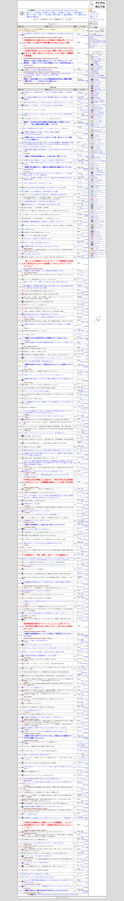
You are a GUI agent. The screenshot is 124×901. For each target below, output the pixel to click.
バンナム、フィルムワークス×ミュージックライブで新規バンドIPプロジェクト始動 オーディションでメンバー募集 (48, 668)
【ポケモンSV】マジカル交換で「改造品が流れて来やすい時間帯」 (40, 763)
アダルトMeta (85, 251)
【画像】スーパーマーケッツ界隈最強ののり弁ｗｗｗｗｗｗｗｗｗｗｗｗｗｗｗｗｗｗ (45, 606)
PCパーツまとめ (84, 388)
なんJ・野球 (57, 13)
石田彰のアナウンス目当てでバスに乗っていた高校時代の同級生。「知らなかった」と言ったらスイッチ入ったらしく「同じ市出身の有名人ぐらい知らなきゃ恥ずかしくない (48, 691)
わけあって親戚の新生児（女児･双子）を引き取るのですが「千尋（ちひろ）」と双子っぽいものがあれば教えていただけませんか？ (48, 850)
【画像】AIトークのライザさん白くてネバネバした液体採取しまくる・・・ (42, 742)
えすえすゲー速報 (84, 436)
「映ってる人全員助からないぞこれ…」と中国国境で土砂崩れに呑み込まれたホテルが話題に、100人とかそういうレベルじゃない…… (48, 263)
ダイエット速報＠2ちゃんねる (99, 40)
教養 (67, 14)
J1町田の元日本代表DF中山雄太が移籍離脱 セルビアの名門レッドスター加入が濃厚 (45, 187)
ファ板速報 (85, 803)
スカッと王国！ (96, 199)
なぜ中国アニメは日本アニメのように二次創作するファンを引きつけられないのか (48, 34)
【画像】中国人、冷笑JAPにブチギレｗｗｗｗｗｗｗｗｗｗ (38, 846)
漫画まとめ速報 (84, 115)
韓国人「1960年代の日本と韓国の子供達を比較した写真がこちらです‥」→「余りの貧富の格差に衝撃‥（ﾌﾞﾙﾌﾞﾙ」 (47, 123)
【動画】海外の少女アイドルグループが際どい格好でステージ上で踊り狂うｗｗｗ (48, 379)
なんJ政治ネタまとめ (97, 149)
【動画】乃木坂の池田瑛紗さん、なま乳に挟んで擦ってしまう (45, 156)
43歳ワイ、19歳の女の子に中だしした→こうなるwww (37, 511)
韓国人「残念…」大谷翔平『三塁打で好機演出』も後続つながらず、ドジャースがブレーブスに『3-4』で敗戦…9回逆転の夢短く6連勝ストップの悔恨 (48, 297)
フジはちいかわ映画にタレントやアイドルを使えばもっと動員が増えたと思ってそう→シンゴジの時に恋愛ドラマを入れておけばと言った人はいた (48, 411)
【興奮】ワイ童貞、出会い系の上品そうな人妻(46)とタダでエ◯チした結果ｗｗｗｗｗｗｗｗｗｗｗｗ (48, 275)
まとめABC (85, 283)
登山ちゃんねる (84, 205)
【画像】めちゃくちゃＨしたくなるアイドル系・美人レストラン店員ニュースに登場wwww (48, 138)
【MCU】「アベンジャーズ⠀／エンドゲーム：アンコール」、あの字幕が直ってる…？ (45, 433)
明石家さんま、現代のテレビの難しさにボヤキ (35, 351)
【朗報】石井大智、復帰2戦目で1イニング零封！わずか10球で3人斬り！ (41, 294)
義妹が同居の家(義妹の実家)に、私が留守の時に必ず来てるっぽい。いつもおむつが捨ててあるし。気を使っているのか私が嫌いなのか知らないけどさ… (48, 800)
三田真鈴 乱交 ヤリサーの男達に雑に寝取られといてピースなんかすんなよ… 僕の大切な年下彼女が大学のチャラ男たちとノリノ (48, 250)
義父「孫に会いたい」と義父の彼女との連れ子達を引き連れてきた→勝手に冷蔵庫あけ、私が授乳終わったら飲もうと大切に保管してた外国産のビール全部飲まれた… (48, 835)
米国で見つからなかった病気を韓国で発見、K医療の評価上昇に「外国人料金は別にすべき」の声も (48, 675)
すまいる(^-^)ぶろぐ (83, 198)
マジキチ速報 (85, 426)
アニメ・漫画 (44, 14)
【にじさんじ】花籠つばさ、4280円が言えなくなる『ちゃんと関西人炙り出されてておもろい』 (47, 210)
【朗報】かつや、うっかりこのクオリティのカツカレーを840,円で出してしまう (43, 471)
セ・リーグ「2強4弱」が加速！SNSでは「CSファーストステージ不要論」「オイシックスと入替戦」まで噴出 (48, 163)
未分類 (37, 16)
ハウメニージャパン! (97, 159)
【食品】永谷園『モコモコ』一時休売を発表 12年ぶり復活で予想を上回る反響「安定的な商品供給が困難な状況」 (48, 429)
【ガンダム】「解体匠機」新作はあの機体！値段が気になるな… (39, 746)
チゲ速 (94, 210)
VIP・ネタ (49, 13)
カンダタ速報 (96, 135)
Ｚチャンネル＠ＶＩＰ (97, 240)
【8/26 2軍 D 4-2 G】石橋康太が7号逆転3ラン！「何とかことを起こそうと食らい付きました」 (47, 354)
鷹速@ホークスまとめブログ (98, 253)
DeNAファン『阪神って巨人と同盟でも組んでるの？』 (37, 242)
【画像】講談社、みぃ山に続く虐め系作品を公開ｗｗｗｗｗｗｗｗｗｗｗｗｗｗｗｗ (44, 532)
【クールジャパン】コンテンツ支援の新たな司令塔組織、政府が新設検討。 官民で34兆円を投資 (47, 426)
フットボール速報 (84, 497)
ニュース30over (96, 189)
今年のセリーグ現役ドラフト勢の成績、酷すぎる (36, 640)
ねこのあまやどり (84, 119)
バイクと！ (95, 197)
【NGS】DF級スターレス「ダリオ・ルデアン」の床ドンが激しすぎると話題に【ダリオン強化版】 (48, 767)
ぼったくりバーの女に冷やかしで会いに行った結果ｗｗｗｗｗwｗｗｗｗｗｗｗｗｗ (44, 594)
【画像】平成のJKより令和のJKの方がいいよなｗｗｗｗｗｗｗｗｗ (40, 308)
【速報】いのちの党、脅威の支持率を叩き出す (38, 70)
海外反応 (30, 16)
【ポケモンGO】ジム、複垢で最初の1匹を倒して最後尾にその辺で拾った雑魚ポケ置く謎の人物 (47, 573)
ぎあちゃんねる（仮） (97, 227)
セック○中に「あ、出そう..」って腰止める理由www (36, 862)
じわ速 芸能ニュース (98, 69)
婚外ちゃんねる (84, 680)
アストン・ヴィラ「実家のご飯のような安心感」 (36, 235)
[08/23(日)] (63, 10)
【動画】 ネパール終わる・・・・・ (33, 615)
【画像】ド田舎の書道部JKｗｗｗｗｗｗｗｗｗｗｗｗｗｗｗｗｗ (40, 492)
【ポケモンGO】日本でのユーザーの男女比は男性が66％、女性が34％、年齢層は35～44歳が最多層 (48, 225)
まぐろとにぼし (84, 229)
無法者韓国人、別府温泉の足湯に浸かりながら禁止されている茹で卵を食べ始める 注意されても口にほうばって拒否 (48, 287)
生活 (56, 14)
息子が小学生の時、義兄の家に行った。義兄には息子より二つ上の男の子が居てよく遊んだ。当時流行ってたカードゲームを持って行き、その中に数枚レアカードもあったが (48, 721)
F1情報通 (86, 454)
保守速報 (86, 64)
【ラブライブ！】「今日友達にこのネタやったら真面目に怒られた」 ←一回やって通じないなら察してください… (48, 758)
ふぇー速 (86, 874)
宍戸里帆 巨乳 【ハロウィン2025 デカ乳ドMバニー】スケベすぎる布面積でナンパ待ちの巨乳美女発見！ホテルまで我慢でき (48, 609)
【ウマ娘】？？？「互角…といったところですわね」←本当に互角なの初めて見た (44, 663)
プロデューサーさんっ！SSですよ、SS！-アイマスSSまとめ (83, 110)
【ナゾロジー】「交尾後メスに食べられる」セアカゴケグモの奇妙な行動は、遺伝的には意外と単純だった (48, 551)
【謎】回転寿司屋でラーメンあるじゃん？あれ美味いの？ (38, 590)
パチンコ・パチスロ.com (98, 143)
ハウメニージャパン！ (83, 318)
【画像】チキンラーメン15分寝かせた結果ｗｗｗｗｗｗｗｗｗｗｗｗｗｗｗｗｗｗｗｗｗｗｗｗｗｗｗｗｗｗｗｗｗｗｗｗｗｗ (48, 602)
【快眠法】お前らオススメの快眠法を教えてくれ (36, 839)
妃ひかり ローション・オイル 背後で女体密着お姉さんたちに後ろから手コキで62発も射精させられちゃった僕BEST (48, 859)
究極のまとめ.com (96, 233)
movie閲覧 (85, 352)
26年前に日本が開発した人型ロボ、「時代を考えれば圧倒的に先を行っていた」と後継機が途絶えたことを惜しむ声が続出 (48, 482)
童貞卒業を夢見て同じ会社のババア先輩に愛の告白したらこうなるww (41, 314)
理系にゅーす (85, 420)
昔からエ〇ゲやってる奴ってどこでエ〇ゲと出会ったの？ (38, 645)
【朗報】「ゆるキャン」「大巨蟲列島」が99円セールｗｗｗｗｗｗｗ (41, 371)
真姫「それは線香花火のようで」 (32, 771)
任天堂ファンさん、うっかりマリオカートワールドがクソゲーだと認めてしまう (43, 375)
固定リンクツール (94, 18)
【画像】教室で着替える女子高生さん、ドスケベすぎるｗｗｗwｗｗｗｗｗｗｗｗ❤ (48, 150)
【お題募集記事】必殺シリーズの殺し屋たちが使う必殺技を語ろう (40, 201)
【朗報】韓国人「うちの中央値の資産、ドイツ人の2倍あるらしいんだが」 (42, 218)
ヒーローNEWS (84, 147)
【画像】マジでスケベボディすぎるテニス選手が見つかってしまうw (40, 384)
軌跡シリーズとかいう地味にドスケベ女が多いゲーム (37, 529)
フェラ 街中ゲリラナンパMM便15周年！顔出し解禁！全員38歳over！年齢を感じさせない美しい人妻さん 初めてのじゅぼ (48, 508)
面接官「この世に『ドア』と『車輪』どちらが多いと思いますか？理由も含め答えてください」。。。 (46, 282)
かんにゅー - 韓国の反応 (98, 112)
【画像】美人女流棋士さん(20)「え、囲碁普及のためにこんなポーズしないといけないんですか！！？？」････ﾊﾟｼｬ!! (46, 694)
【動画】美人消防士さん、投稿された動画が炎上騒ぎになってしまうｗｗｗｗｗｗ (48, 168)
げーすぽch (95, 214)
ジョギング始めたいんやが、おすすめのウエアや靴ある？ (38, 598)
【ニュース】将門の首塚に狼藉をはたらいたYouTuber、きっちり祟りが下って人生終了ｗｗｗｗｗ (48, 881)
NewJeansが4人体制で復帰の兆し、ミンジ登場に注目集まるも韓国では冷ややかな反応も (45, 443)
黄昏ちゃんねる (96, 231)
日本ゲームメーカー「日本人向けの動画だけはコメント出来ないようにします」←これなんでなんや (48, 358)
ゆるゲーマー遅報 (96, 139)
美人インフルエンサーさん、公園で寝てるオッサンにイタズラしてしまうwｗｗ (48, 886)
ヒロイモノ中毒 (96, 84)
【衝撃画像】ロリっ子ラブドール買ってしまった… (37, 520)
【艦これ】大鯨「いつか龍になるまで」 (33, 398)
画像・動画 (83, 14)
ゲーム (37, 14)
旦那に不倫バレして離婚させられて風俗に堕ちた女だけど (38, 238)
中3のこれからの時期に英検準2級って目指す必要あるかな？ (38, 361)
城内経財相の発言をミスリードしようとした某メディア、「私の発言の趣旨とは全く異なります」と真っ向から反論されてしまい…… (48, 626)
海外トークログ (84, 174)
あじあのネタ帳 (96, 88)
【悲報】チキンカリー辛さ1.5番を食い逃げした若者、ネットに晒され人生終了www (44, 843)
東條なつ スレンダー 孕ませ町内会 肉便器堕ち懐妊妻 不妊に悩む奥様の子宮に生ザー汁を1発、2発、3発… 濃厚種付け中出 (48, 684)
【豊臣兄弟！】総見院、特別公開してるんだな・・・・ (37, 348)
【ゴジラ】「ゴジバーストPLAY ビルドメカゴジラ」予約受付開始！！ (41, 514)
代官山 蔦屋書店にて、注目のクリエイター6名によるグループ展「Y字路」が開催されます (46, 803)
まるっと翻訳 (96, 168)
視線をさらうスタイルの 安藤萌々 (32, 447)
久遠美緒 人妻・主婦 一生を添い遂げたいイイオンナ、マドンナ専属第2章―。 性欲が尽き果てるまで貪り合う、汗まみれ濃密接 (48, 725)
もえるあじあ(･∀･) (84, 463)
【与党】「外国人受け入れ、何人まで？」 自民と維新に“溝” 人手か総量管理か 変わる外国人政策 (48, 439)
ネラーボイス (85, 192)
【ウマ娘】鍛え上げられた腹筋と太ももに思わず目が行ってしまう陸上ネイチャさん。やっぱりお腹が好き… (48, 395)
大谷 (93, 46)
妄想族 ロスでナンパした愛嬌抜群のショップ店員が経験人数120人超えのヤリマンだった (45, 588)
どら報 (86, 355)
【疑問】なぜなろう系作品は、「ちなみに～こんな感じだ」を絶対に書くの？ (44, 160)
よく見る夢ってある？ (29, 229)
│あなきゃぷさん (84, 447)
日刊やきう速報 (84, 417)
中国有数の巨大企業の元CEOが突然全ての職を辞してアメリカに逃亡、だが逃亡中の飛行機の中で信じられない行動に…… (48, 42)
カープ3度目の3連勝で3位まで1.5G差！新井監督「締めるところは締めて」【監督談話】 (48, 98)
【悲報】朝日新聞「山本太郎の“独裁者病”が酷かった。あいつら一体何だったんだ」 (48, 343)
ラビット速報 (85, 30)
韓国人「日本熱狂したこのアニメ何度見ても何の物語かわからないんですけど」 (45, 317)
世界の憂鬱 (96, 73)
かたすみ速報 (85, 423)
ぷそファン (95, 137)
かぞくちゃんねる (84, 403)
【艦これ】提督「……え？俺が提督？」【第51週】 (36, 207)
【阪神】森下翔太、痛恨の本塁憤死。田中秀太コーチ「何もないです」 (41, 458)
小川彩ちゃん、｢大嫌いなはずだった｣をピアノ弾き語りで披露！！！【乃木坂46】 (48, 93)
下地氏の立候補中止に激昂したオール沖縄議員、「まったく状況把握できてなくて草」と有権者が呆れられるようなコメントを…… (48, 824)
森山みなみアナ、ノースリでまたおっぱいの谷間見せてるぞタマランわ (43, 543)
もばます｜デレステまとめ (98, 206)
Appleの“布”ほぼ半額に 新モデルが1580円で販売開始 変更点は (40, 388)
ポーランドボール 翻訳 (97, 238)
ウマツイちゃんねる (83, 335)
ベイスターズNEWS (83, 164)
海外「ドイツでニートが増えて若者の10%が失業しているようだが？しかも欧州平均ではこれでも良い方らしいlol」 (48, 783)
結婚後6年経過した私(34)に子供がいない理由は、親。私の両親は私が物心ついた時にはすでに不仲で (48, 321)
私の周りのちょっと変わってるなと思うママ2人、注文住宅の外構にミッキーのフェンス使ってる (47, 648)
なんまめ (94, 184)
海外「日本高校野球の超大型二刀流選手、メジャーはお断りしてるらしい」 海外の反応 (45, 128)
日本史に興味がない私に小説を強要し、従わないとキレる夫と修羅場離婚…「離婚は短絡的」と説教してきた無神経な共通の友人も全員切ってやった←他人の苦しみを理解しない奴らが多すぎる (48, 143)
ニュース (71, 13)
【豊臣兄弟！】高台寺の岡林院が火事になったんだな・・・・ (39, 232)
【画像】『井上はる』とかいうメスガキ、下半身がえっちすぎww (40, 659)
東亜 (77, 13)
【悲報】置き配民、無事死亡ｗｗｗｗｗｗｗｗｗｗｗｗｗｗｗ (43, 806)
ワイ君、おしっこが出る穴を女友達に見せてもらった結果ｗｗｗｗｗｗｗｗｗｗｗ (44, 699)
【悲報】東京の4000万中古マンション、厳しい (35, 330)
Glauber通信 (96, 93)
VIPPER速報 (85, 133)
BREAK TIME (95, 216)
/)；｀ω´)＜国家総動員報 (97, 170)
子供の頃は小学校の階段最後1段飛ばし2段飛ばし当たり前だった (39, 291)
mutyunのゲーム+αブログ (98, 212)
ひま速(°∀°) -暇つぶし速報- (98, 221)
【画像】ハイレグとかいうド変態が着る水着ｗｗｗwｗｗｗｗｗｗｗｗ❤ (46, 475)
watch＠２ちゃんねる (83, 371)
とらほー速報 (85, 294)
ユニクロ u (94, 44)
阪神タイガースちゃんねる (98, 225)
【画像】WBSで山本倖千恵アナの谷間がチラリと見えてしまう (45, 338)
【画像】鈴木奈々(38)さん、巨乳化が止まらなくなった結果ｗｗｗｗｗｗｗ (48, 366)
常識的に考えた (84, 430)
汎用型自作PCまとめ (83, 391)
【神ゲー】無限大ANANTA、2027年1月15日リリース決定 (38, 183)
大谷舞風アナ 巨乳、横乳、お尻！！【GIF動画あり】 (46, 555)
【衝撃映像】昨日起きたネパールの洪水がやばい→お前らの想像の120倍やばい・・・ (47, 583)
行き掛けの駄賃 (84, 291)
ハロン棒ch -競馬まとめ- (98, 180)
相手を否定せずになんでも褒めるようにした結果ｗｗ (37, 874)
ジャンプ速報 (85, 565)
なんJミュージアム (84, 151)
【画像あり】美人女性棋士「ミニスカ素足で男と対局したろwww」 (44, 270)
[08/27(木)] (40, 10)
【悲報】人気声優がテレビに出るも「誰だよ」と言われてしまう (43, 717)
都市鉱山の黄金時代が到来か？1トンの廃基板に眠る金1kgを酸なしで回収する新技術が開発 (46, 672)
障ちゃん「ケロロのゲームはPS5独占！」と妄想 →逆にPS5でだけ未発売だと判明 (44, 652)
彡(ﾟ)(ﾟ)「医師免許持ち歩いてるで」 (33, 710)
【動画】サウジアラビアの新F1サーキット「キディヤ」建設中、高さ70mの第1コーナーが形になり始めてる (48, 454)
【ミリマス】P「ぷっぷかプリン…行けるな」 (35, 109)
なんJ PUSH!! (96, 166)
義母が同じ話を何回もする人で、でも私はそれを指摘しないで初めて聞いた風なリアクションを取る (48, 102)
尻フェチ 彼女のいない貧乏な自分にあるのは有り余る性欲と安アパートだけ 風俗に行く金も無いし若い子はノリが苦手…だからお (48, 810)
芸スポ (82, 13)
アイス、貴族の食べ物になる (31, 814)
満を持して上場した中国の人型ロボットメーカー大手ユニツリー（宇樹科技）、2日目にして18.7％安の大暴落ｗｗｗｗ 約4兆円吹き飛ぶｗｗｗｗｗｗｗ (48, 63)
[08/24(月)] (58, 10)
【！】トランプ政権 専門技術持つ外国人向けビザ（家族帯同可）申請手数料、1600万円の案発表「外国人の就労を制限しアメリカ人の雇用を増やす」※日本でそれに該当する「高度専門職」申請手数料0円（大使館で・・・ (48, 462)
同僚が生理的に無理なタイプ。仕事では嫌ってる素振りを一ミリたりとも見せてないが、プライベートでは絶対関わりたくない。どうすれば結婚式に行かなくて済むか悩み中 (48, 198)
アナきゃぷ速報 (84, 555)
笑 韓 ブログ (96, 141)
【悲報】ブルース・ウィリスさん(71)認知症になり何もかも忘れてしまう (46, 731)
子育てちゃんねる (84, 102)
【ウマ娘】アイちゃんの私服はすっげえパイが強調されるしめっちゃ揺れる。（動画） (45, 539)
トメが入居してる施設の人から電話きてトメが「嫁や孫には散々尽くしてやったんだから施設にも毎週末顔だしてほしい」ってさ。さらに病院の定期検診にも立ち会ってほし (48, 679)
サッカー (65, 13)
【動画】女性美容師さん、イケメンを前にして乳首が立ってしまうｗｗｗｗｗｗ (48, 635)
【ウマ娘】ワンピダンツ (30, 334)
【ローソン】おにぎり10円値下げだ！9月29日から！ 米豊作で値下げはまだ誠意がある (45, 194)
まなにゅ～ (85, 143)
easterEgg (86, 239)
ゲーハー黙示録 (84, 105)
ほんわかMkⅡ (85, 195)
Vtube (51, 14)
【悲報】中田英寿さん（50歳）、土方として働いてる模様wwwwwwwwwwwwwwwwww (41, 133)
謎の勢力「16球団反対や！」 (31, 407)
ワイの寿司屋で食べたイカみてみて (32, 703)
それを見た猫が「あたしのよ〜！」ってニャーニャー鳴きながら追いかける (42, 118)
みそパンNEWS (84, 439)
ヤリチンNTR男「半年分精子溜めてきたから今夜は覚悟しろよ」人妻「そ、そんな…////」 (45, 613)
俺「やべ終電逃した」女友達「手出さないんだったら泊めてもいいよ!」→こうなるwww (45, 727)
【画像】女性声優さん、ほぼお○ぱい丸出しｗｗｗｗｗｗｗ (44, 525)
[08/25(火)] (52, 10)
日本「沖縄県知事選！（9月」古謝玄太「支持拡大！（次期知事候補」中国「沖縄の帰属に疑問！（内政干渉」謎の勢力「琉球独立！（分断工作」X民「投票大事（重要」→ (47, 74)
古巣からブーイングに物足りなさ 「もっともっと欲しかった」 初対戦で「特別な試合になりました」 (47, 619)
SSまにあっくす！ (84, 208)
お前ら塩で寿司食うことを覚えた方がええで (35, 500)
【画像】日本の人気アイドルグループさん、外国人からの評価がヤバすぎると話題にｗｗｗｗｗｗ (48, 737)
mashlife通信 (85, 326)
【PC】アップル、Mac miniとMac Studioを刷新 (36, 391)
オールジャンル (32, 13)
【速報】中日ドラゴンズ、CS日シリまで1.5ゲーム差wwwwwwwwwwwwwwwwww (44, 416)
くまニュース (85, 412)
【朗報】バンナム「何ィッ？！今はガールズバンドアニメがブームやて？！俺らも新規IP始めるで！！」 (48, 114)
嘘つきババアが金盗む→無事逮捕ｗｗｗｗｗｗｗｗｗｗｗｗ (38, 714)
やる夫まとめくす (84, 222)
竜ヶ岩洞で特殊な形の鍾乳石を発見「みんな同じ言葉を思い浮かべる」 (43, 778)
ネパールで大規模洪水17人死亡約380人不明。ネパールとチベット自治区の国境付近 (44, 562)
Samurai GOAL (85, 236)
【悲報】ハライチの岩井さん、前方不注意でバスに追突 (41, 191)
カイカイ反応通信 (97, 67)
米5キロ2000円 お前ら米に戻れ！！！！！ (34, 254)
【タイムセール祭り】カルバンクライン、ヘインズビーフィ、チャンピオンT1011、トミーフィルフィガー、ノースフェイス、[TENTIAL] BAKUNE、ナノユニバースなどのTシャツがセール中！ (48, 558)
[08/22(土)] (69, 10)
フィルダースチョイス (83, 305)
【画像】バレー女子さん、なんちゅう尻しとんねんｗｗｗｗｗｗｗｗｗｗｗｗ (43, 831)
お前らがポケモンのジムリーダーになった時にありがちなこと (39, 775)
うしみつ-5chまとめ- (83, 257)
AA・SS (62, 14)
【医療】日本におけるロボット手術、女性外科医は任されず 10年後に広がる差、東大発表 (46, 419)
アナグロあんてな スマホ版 (96, 19)
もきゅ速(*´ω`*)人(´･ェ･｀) (98, 242)
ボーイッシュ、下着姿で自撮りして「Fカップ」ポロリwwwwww (40, 279)
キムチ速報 (85, 54)
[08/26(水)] (46, 10)
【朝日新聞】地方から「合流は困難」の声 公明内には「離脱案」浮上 (41, 792)
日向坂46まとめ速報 (97, 108)
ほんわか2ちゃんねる (97, 191)
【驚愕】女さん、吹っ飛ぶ (32, 503)
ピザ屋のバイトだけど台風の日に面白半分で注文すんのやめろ (39, 877)
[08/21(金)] (75, 10)
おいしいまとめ (84, 501)
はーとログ (85, 254)
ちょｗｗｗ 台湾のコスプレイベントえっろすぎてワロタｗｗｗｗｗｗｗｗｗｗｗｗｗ (45, 564)
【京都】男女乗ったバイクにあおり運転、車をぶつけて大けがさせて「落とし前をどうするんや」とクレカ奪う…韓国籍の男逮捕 (48, 53)
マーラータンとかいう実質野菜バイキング (34, 687)
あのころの (95, 204)
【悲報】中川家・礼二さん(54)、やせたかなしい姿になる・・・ (43, 246)
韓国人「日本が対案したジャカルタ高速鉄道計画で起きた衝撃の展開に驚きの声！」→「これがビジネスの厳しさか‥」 (48, 80)
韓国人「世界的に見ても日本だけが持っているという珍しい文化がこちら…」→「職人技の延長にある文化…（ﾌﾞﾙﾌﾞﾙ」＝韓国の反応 (48, 174)
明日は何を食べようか (98, 114)
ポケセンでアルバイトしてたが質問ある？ (34, 569)
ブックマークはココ (95, 13)
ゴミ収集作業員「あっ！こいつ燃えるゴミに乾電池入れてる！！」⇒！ (41, 489)
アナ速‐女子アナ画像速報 (99, 77)
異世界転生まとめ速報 (83, 160)
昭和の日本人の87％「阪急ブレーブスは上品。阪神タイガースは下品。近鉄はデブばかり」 (46, 853)
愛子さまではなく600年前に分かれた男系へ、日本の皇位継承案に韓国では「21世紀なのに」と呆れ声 (48, 578)
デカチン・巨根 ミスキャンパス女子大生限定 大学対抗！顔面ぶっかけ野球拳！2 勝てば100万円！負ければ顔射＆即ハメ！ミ (48, 468)
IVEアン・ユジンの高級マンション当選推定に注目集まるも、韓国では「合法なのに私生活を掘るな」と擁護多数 (47, 796)
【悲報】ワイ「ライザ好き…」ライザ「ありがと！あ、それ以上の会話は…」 (44, 105)
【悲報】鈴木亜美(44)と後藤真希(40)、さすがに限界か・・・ (42, 655)
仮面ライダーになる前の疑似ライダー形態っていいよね (37, 146)
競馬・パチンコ (74, 14)
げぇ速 (86, 358)
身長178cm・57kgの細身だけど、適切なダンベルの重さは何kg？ (39, 707)
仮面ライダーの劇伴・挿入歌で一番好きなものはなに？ (37, 754)
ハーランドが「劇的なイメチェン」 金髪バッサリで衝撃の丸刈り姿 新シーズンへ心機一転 (46, 517)
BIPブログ (86, 280)
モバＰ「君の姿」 (28, 547)
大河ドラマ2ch (85, 233)
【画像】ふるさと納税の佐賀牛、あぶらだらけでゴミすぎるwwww (40, 535)
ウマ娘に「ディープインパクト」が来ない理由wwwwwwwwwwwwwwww (42, 214)
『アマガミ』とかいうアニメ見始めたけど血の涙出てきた (38, 856)
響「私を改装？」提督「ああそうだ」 (33, 436)
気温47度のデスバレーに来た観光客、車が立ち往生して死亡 (42, 204)
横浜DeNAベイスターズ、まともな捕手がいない (35, 305)
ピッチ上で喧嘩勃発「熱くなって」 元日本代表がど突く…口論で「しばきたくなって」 (45, 866)
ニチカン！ (85, 219)
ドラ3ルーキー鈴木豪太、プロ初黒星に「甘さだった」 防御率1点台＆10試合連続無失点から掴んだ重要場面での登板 (48, 178)
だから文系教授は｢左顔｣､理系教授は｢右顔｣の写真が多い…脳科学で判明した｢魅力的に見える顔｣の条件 (48, 788)
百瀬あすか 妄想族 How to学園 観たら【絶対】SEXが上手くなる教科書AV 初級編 (43, 311)
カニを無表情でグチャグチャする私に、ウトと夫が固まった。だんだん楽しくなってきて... (48, 403)
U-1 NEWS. (85, 43)
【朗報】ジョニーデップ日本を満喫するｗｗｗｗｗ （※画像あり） (40, 29)
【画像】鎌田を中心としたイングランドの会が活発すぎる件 (38, 301)
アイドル (30, 14)
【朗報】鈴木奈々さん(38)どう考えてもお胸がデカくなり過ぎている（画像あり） (47, 325)
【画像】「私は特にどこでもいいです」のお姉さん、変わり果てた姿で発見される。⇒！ (45, 257)
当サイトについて (94, 14)
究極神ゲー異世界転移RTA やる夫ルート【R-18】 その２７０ (43, 221)
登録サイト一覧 (94, 16)
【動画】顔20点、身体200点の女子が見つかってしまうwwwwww (46, 890)
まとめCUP (85, 511)
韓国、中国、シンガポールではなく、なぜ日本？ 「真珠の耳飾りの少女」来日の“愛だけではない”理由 (48, 423)
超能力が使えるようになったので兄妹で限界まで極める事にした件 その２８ (48, 450)
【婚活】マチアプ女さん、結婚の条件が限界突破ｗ (36, 870)
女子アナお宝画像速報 (98, 75)
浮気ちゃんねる (84, 321)
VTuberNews (85, 211)
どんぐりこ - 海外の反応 (98, 100)
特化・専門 (42, 13)
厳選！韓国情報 (84, 35)
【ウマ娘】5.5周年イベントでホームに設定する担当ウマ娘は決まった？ (41, 750)
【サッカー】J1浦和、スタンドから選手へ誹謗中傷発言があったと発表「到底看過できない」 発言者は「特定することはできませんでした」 (48, 496)
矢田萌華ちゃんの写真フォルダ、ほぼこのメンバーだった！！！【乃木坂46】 (48, 818)
